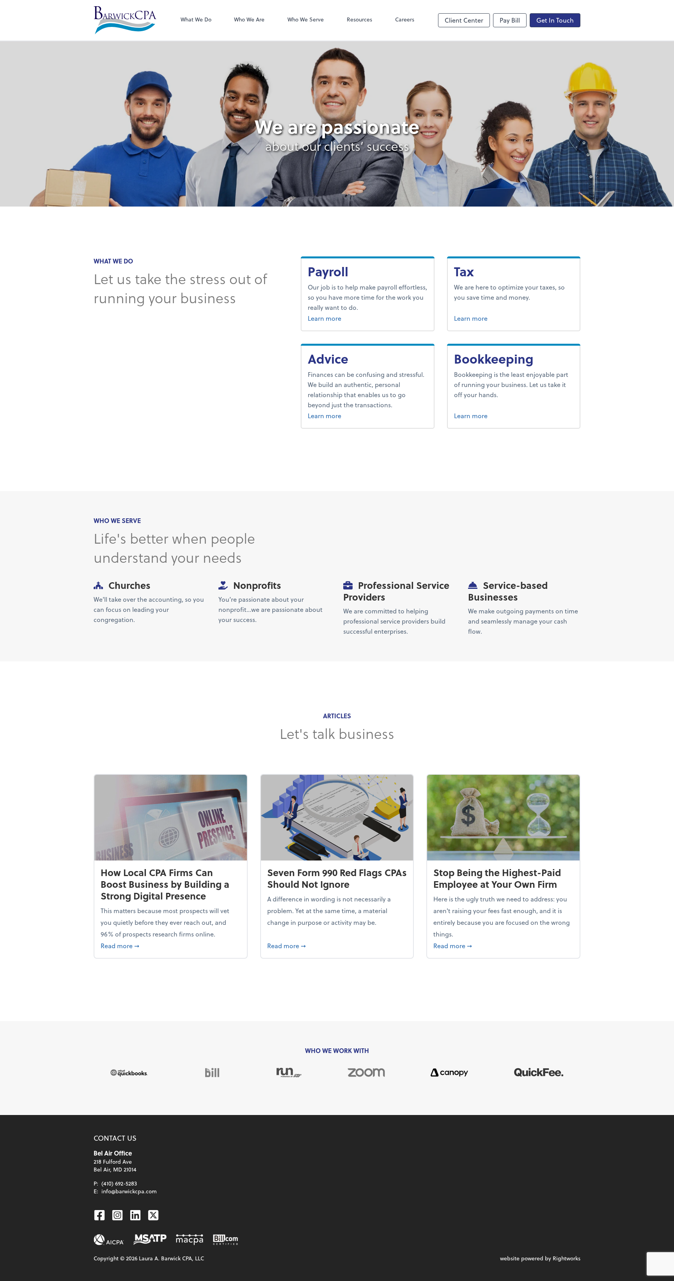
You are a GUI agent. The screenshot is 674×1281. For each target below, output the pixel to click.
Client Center (464, 20)
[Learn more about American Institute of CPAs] (109, 1239)
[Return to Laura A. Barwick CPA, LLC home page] (125, 20)
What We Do (196, 19)
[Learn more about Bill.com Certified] (226, 1239)
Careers (404, 19)
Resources (359, 19)
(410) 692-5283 (119, 1183)
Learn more (344, 318)
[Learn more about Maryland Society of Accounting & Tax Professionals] (150, 1239)
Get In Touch (555, 20)
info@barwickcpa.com (129, 1191)
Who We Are (249, 19)
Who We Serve (305, 19)
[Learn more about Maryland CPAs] (189, 1239)
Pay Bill (510, 20)
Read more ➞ (171, 945)
